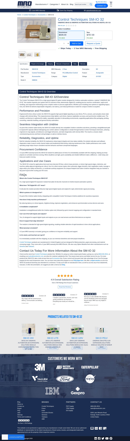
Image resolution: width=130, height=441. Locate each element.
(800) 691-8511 (103, 254)
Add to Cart (76, 43)
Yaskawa (31, 246)
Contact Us (101, 6)
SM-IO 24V (28, 338)
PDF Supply (70, 406)
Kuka (43, 410)
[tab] (23, 64)
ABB (43, 419)
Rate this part (61, 25)
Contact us (20, 406)
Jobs (18, 412)
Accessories (42, 15)
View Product (28, 348)
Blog (71, 4)
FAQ (18, 410)
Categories (54, 4)
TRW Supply (70, 408)
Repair (19, 408)
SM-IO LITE (52, 338)
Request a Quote (93, 43)
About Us (64, 4)
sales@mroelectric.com (36, 256)
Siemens (22, 246)
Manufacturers (41, 4)
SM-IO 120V (77, 338)
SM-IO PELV (102, 338)
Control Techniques (29, 15)
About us (20, 404)
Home (19, 15)
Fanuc (44, 408)
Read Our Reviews (65, 287)
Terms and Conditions (24, 417)
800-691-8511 (102, 2)
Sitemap (20, 415)
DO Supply (69, 410)
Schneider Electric (47, 412)
